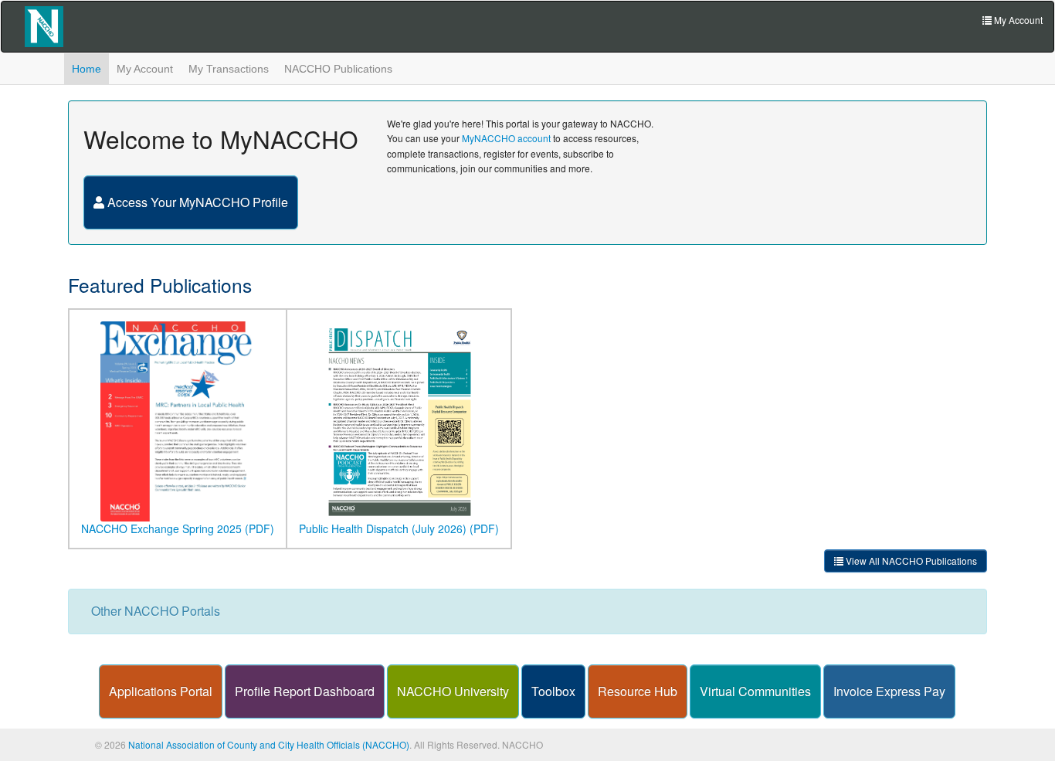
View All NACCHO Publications (910, 560)
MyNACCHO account (506, 137)
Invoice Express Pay (889, 691)
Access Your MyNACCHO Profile (196, 202)
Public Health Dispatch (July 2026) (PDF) (399, 528)
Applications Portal (160, 691)
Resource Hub (637, 691)
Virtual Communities (755, 691)
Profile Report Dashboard (305, 691)
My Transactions (228, 69)
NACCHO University (453, 691)
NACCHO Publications (338, 69)
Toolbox (553, 691)
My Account (145, 69)
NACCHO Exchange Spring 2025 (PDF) (177, 528)
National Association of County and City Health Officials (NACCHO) (268, 744)
